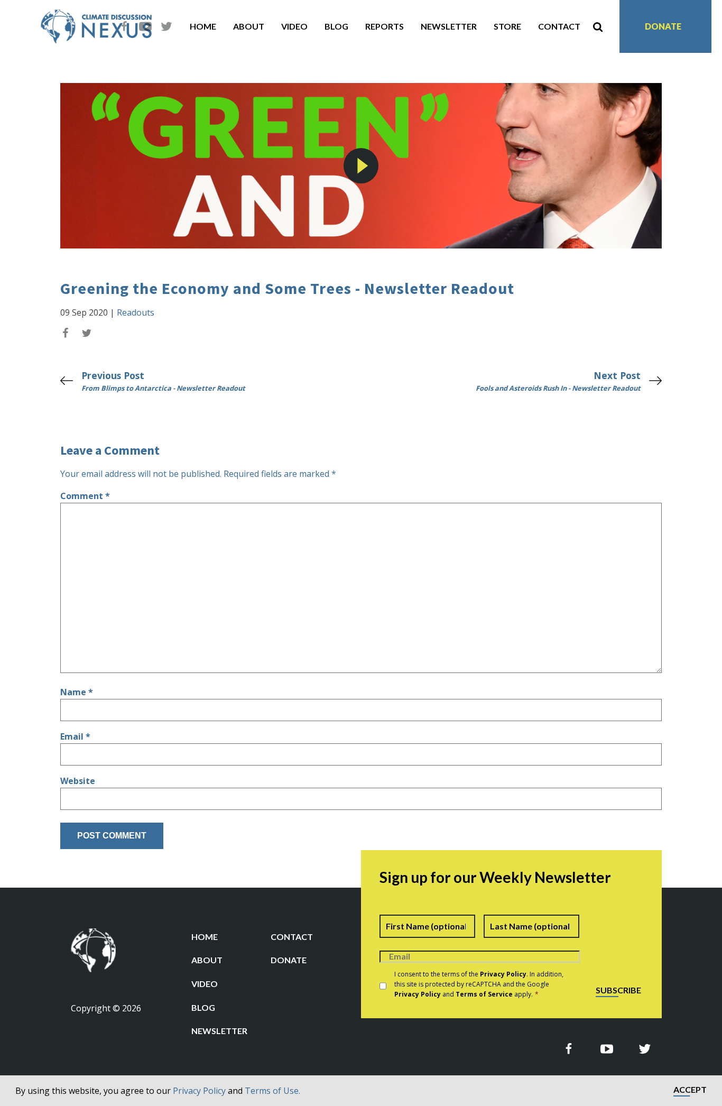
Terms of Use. (272, 1090)
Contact (559, 26)
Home (203, 26)
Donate (663, 26)
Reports (384, 26)
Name (76, 692)
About (248, 26)
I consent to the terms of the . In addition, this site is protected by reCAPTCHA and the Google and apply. (478, 984)
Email (75, 736)
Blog (336, 26)
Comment (85, 496)
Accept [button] (690, 1089)
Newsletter (449, 26)
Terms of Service (484, 994)
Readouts (135, 312)
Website (77, 781)
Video (294, 26)
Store (507, 26)
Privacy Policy (199, 1090)
